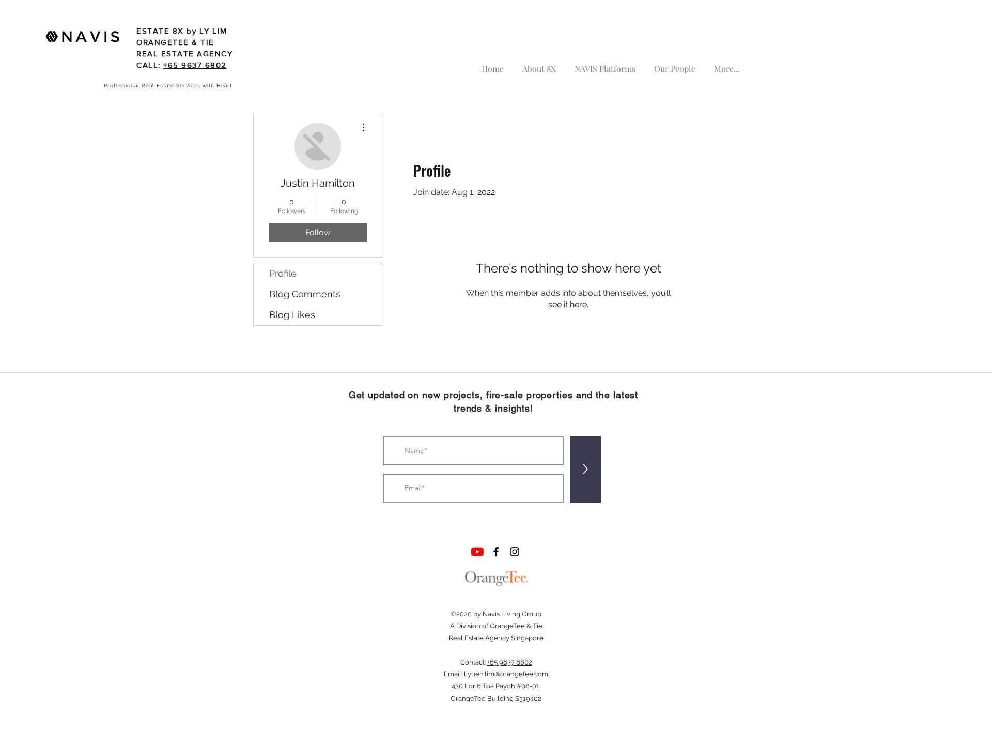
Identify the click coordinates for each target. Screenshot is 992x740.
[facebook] (496, 552)
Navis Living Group (512, 614)
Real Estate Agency (479, 638)
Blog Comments (304, 294)
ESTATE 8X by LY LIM (181, 30)
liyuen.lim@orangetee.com (506, 674)
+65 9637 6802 (195, 65)
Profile (283, 273)
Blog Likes (292, 314)
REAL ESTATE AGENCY (184, 53)
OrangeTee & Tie (516, 626)
